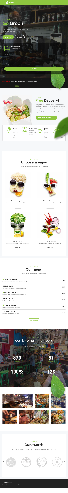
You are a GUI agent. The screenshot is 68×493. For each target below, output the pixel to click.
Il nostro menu (13, 485)
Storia (7, 485)
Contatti (18, 485)
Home (3, 485)
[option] (11, 462)
